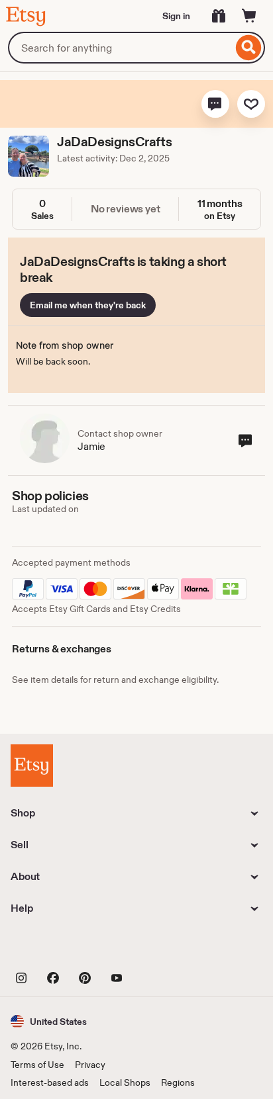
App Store (55, 948)
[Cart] (249, 16)
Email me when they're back (88, 305)
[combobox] (120, 48)
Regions (178, 1082)
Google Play (155, 948)
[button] (215, 104)
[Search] (249, 48)
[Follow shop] (251, 104)
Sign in (176, 16)
